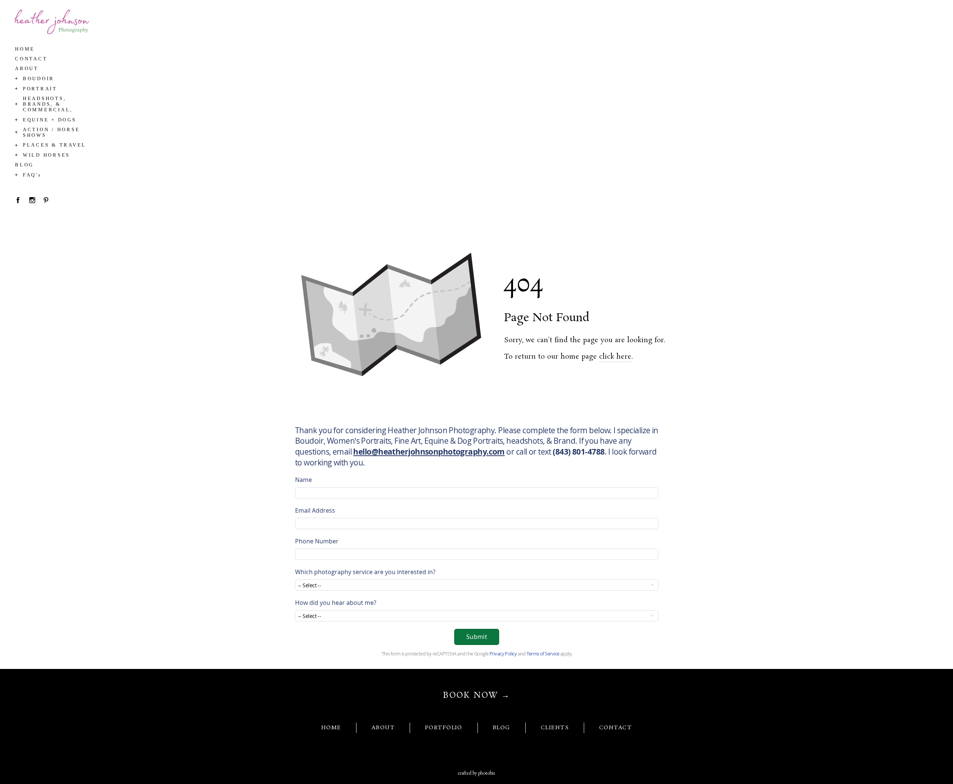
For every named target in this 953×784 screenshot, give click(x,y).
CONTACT (615, 728)
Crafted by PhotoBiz (476, 774)
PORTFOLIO (443, 728)
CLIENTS (555, 728)
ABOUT (383, 728)
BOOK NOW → (476, 695)
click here (615, 357)
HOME (331, 728)
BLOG (501, 728)
